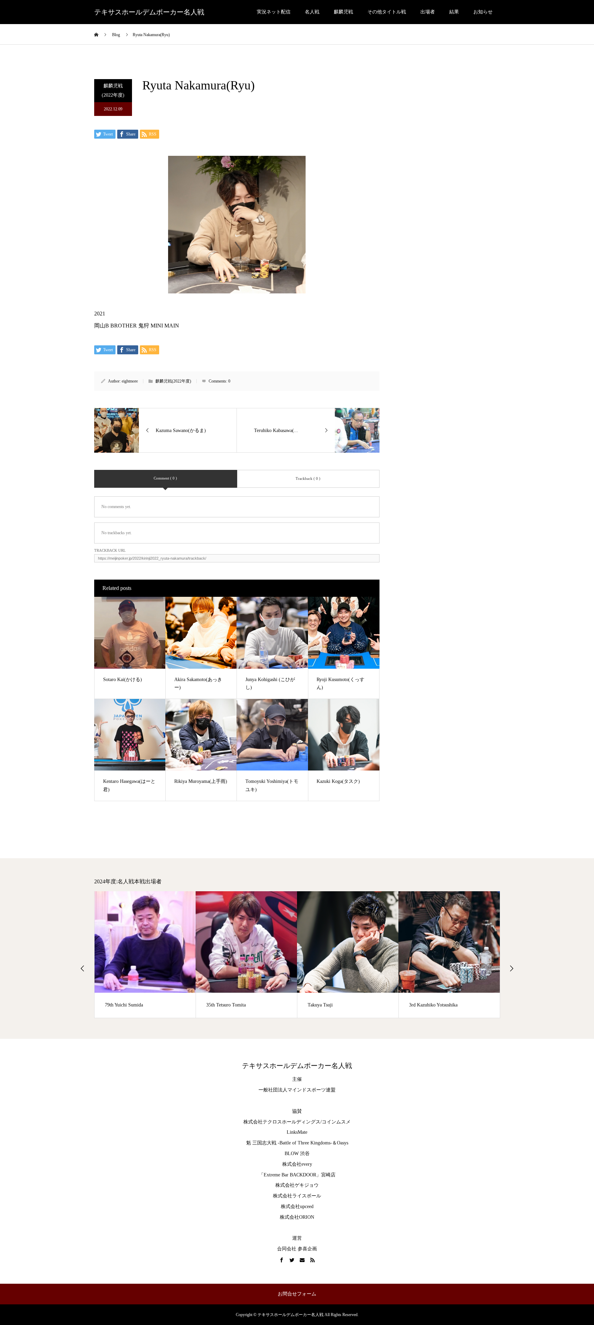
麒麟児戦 (343, 11)
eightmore (130, 381)
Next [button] (511, 968)
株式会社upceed (297, 1206)
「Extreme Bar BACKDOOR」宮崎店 (297, 1174)
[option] (145, 954)
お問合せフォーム (297, 1293)
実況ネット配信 (273, 11)
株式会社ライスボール (297, 1195)
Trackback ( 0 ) (308, 478)
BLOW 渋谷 (297, 1153)
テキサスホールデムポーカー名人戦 (149, 12)
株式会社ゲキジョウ (297, 1185)
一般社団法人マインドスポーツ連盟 (297, 1089)
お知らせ (483, 11)
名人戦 (312, 11)
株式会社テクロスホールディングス (281, 1121)
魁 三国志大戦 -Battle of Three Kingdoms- (289, 1142)
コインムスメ (336, 1121)
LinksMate (297, 1132)
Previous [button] (82, 968)
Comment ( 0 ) (165, 478)
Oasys (342, 1142)
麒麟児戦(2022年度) (113, 90)
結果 (454, 11)
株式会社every (297, 1164)
